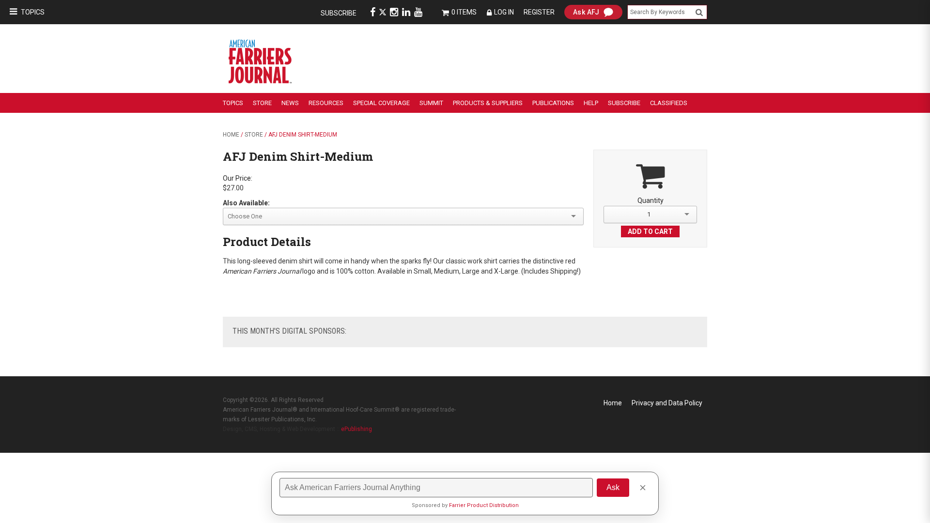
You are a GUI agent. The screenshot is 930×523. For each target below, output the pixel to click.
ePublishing (356, 429)
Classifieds (668, 103)
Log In (504, 12)
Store (262, 103)
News (290, 103)
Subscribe (338, 13)
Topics (33, 12)
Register (539, 12)
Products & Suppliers (488, 103)
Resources (326, 103)
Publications (553, 103)
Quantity (650, 200)
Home (231, 134)
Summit (431, 103)
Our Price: (237, 178)
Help (591, 103)
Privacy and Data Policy (667, 403)
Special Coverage (381, 103)
